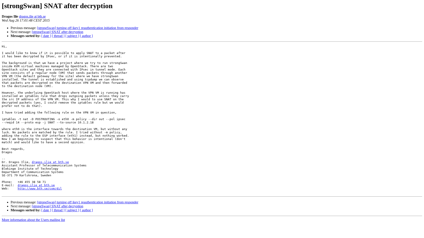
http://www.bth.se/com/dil (40, 188)
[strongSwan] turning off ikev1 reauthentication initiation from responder (87, 28)
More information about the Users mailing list (33, 220)
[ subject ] (72, 36)
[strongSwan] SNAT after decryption (57, 32)
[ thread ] (58, 36)
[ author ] (86, 36)
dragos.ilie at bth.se (32, 16)
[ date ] (46, 36)
